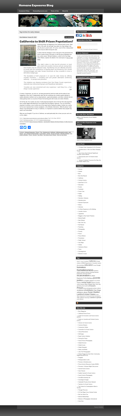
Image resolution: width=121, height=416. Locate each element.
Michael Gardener (64, 133)
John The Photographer (84, 351)
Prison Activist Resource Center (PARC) (88, 364)
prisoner (35, 135)
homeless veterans (85, 272)
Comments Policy (24, 11)
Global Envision (82, 343)
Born (79, 173)
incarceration (42, 133)
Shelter (80, 244)
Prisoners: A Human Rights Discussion (88, 366)
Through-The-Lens (83, 390)
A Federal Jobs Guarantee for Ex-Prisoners (90, 147)
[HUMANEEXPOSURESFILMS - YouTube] (90, 36)
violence (82, 297)
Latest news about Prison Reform (88, 303)
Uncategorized (82, 251)
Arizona (80, 169)
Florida (94, 265)
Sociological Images (83, 379)
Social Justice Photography (85, 375)
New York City (82, 222)
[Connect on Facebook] (77, 36)
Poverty (80, 231)
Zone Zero (81, 401)
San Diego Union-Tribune (49, 135)
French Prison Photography (85, 340)
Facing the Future (82, 338)
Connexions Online (83, 327)
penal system (85, 286)
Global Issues (81, 345)
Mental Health (81, 218)
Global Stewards (82, 347)
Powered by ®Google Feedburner (91, 49)
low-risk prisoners (55, 133)
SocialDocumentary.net (84, 377)
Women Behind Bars (83, 396)
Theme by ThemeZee (98, 407)
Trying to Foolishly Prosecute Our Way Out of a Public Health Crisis (89, 161)
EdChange (81, 334)
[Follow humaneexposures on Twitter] (80, 36)
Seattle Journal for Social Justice (86, 373)
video (78, 297)
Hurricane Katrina (87, 273)
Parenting (80, 227)
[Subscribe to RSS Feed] (83, 36)
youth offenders (80, 299)
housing (92, 272)
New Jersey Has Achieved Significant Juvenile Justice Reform (87, 153)
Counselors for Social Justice (85, 329)
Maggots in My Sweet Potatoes (57, 121)
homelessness (85, 270)
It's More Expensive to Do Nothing (87, 209)
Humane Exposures (30, 132)
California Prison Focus (84, 313)
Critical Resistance (83, 331)
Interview (80, 207)
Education (80, 184)
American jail (46, 132)
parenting (79, 286)
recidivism (80, 290)
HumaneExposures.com (40, 11)
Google (98, 265)
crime (83, 263)
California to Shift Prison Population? (46, 41)
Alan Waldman (23, 37)
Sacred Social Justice (84, 368)
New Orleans (81, 220)
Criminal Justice (82, 180)
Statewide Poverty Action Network (87, 382)
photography (92, 286)
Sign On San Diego (62, 135)
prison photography (88, 288)
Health (80, 193)
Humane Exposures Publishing (36, 121)
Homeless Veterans (83, 198)
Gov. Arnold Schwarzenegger (31, 133)
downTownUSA (47, 121)
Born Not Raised (82, 176)
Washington (87, 297)
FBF (81, 49)
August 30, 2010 (32, 37)
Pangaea (80, 357)
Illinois (80, 204)
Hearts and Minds (82, 349)
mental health (86, 282)
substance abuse (82, 292)
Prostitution (81, 238)
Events (80, 187)
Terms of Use (55, 11)
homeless (81, 267)
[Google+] (87, 36)
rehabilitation (89, 290)
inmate (48, 133)
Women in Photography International (87, 399)
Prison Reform (82, 236)
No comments (69, 37)
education (89, 265)
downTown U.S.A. (82, 182)
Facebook (80, 189)
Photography (81, 229)
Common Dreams (82, 325)
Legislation (81, 213)
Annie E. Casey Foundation (82, 261)
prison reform (97, 288)
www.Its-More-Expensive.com (84, 140)
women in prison (95, 297)
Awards (80, 171)
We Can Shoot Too (83, 394)
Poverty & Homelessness (84, 362)
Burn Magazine (82, 311)
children (79, 263)
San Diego (40, 135)
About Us (65, 11)
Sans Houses (81, 371)
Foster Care (81, 191)
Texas (79, 249)
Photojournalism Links (84, 359)
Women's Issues (82, 253)
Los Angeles (86, 280)
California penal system (62, 132)
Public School (81, 240)
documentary (80, 265)
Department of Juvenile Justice (93, 263)
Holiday (80, 196)
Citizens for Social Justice (85, 323)
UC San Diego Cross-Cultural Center (87, 392)
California (52, 132)
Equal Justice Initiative (84, 336)
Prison (37, 132)
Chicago (98, 261)
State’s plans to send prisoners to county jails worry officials (35, 118)
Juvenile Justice (82, 211)
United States (89, 294)
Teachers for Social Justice (85, 384)
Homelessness (82, 200)
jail (92, 278)
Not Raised (81, 224)
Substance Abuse (82, 247)
